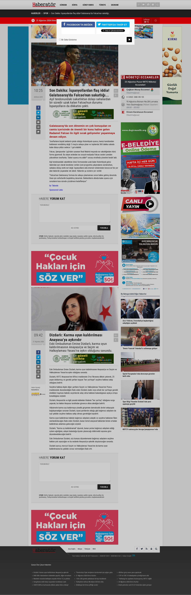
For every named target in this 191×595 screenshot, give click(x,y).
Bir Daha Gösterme (69, 40)
